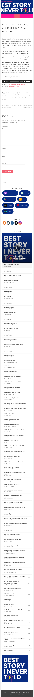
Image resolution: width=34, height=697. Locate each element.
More (17, 86)
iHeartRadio (24, 205)
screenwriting (12, 97)
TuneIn (10, 211)
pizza (7, 95)
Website (4, 163)
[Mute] (24, 81)
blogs (7, 92)
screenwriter (5, 97)
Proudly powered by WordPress (14, 692)
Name (4, 148)
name (24, 92)
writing (4, 99)
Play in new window (13, 84)
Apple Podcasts (12, 193)
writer (28, 97)
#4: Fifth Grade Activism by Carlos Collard (9, 106)
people (3, 95)
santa (23, 95)
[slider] (28, 81)
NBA (27, 92)
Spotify (11, 86)
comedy (16, 92)
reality (15, 95)
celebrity (12, 92)
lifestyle (20, 92)
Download (22, 84)
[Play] (4, 81)
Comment (5, 128)
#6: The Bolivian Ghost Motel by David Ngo (25, 106)
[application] (17, 81)
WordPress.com (19, 694)
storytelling (23, 97)
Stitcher (10, 205)
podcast (11, 95)
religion (19, 95)
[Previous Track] (10, 248)
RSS (14, 86)
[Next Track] (23, 248)
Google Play (12, 199)
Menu (18, 16)
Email (4, 156)
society (18, 97)
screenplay (27, 95)
